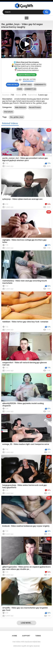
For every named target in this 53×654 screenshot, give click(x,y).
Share (19, 89)
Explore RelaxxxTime (26, 75)
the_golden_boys (16, 117)
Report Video (26, 84)
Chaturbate (8, 112)
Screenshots (40, 84)
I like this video (16, 80)
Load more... (26, 623)
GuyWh (23, 646)
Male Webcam (20, 107)
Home (14, 636)
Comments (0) (30, 89)
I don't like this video (20, 80)
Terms (38, 636)
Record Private (35, 107)
